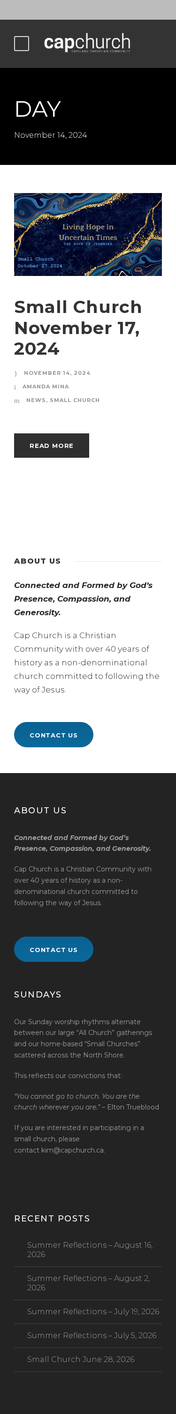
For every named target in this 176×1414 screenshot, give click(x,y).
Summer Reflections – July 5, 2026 (91, 1335)
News (36, 400)
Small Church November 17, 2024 (78, 327)
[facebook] (88, 10)
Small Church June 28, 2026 (80, 1359)
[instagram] (104, 10)
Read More (52, 445)
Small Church (75, 400)
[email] (71, 10)
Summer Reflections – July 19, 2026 (93, 1311)
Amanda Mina (46, 386)
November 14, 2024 (57, 373)
